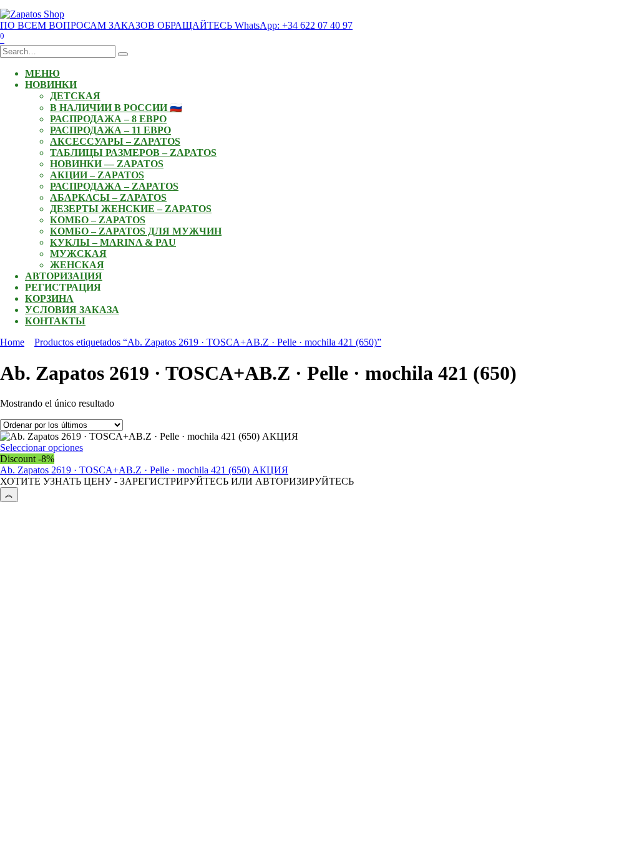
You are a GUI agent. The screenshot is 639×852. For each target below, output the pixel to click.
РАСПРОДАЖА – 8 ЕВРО (108, 119)
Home (12, 342)
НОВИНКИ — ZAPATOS (106, 163)
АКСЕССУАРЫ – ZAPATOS (115, 141)
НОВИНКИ (51, 84)
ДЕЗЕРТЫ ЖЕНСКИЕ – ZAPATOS (131, 208)
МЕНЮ (42, 73)
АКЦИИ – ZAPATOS (97, 175)
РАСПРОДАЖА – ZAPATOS (114, 186)
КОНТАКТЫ (55, 321)
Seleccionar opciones (41, 447)
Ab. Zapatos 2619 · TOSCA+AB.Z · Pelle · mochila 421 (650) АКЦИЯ (144, 470)
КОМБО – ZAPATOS (97, 220)
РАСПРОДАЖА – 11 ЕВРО (110, 130)
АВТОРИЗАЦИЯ (63, 276)
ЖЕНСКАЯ (77, 264)
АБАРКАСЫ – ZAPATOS (108, 197)
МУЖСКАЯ (78, 253)
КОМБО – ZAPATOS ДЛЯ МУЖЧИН (136, 231)
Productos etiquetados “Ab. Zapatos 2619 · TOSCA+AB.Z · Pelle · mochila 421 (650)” (207, 342)
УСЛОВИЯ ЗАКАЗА (72, 309)
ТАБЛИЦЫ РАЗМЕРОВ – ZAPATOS (133, 152)
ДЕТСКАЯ (75, 95)
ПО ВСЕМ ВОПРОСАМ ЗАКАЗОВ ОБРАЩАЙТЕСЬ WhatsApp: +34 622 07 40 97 (176, 25)
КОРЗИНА (49, 298)
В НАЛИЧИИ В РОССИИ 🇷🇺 (116, 107)
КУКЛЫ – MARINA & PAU (113, 242)
